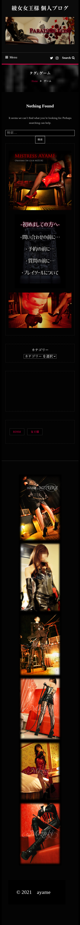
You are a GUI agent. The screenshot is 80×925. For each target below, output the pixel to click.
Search (66, 57)
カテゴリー (40, 350)
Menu (13, 57)
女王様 (35, 431)
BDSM (17, 431)
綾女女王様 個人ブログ (40, 8)
